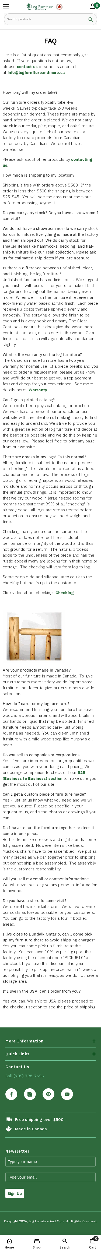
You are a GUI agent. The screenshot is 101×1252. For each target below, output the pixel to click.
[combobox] (44, 19)
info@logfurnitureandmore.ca (36, 72)
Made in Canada (31, 1128)
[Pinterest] (48, 1094)
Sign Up (15, 1193)
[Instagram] (30, 1094)
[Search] (50, 19)
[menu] (6, 6)
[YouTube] (67, 1094)
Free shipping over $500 (39, 1119)
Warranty (38, 389)
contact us (27, 66)
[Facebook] (11, 1094)
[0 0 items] (91, 7)
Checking (64, 592)
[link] (65, 1243)
